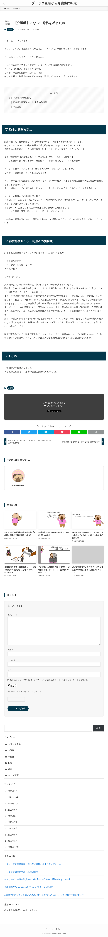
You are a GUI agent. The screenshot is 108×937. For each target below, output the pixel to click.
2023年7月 (13, 822)
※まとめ (17, 107)
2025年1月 (13, 791)
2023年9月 (13, 810)
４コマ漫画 (13, 775)
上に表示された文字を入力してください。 (25, 691)
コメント (12, 615)
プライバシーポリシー (54, 929)
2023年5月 (13, 835)
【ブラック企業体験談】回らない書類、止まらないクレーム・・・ (36, 864)
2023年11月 (13, 804)
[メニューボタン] (105, 3)
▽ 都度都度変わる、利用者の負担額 (30, 102)
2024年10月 (13, 797)
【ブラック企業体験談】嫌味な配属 (21, 872)
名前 (11, 650)
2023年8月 (13, 816)
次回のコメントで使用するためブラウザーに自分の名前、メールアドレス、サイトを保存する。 (50, 680)
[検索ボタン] (3, 3)
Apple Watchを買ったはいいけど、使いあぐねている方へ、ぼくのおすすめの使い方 (44, 895)
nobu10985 (18, 485)
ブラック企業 (14, 744)
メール (11, 660)
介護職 (10, 29)
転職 (10, 763)
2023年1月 (13, 841)
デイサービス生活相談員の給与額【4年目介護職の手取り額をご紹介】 (37, 879)
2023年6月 (13, 828)
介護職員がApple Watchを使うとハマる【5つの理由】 (30, 887)
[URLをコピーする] (96, 432)
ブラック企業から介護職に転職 (54, 3)
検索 (98, 728)
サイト (10, 670)
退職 (10, 769)
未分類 (11, 757)
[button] (12, 432)
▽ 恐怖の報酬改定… (22, 98)
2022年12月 (13, 847)
